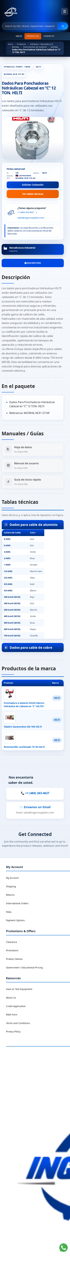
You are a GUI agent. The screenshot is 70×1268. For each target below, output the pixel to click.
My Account (12, 877)
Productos (33, 36)
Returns (10, 894)
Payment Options (15, 920)
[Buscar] (63, 26)
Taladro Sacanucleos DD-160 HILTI (23, 726)
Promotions (12, 950)
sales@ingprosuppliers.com (30, 217)
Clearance (11, 942)
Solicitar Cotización (32, 184)
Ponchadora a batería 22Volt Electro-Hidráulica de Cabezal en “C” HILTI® (24, 704)
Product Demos (14, 959)
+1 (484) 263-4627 (25, 212)
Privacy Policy (13, 1031)
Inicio (19, 36)
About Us (11, 997)
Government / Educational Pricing (24, 967)
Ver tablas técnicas (32, 193)
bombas (54, 47)
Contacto (48, 36)
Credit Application (16, 1006)
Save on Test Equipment (19, 989)
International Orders (17, 903)
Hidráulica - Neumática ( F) (41, 44)
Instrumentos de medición (35, 47)
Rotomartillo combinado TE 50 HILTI (24, 746)
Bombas (15, 47)
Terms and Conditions (18, 1023)
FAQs (9, 911)
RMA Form (11, 1014)
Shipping (11, 886)
